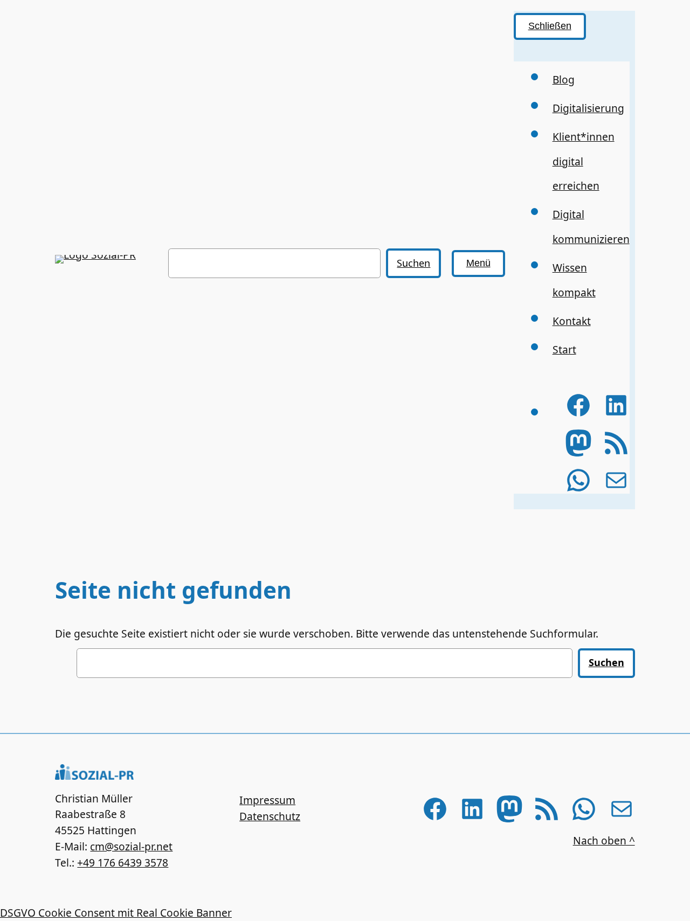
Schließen (549, 25)
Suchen (413, 263)
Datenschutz (269, 816)
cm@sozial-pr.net (131, 846)
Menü (478, 263)
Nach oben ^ (604, 840)
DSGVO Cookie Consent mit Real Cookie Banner (116, 912)
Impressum (267, 800)
